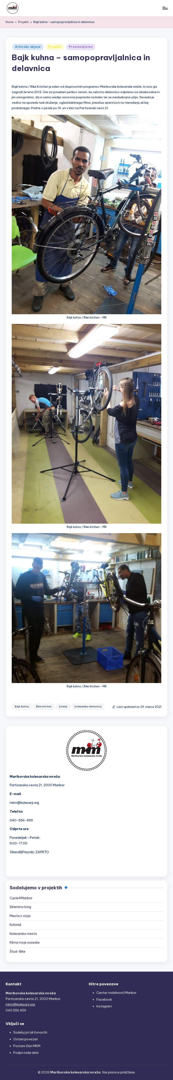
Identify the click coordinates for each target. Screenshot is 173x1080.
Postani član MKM (26, 1046)
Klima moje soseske (25, 942)
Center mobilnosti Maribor (116, 993)
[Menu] (164, 8)
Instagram (104, 1006)
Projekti (54, 46)
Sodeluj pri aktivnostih (30, 1032)
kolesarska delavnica (88, 706)
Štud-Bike (17, 951)
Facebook (104, 999)
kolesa (63, 706)
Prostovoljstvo (81, 46)
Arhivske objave (28, 46)
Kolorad (15, 925)
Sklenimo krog (20, 907)
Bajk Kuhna (22, 706)
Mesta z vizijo (20, 916)
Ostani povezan (25, 1039)
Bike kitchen (44, 706)
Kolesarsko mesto (23, 934)
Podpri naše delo (26, 1053)
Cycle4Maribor (21, 898)
